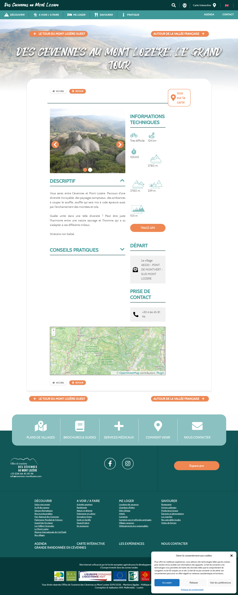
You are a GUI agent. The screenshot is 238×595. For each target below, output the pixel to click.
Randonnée (82, 507)
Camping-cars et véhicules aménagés (135, 520)
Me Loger (126, 501)
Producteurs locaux (169, 510)
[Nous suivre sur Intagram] (127, 463)
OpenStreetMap (129, 373)
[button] (231, 555)
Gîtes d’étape (124, 510)
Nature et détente (84, 510)
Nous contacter (197, 437)
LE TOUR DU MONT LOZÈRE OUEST (62, 34)
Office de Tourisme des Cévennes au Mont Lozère (85, 584)
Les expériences (131, 544)
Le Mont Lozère (41, 529)
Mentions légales (131, 584)
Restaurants (166, 504)
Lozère (140, 587)
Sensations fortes (84, 517)
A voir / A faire (88, 501)
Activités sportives (84, 504)
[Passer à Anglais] (226, 5)
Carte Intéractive (91, 544)
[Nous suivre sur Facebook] (110, 463)
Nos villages (39, 535)
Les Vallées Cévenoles (44, 526)
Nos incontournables (43, 513)
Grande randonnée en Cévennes (60, 547)
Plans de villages (41, 437)
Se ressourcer (83, 526)
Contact (228, 14)
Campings (123, 517)
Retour (79, 91)
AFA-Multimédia (127, 587)
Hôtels (122, 513)
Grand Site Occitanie (43, 523)
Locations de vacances (129, 504)
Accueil (60, 91)
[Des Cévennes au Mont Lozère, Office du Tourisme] (24, 470)
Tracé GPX (148, 228)
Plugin (160, 373)
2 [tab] (90, 170)
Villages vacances (126, 523)
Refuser (194, 582)
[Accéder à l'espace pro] (185, 6)
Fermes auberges (168, 507)
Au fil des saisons (41, 507)
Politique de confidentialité (192, 589)
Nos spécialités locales (171, 520)
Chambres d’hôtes (127, 507)
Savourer (169, 501)
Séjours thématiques (43, 510)
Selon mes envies (42, 504)
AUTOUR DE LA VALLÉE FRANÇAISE (176, 34)
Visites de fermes (168, 523)
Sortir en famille (84, 520)
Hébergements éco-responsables (133, 526)
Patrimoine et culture (86, 513)
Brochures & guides (79, 437)
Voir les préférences (220, 582)
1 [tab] (85, 170)
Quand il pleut (83, 523)
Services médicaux (119, 437)
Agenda (209, 14)
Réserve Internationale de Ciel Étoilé (50, 532)
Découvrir (43, 501)
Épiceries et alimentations (172, 513)
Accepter (167, 582)
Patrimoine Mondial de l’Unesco (48, 520)
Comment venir (158, 437)
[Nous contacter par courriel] (26, 477)
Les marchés (166, 517)
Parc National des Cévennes (46, 517)
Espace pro (196, 466)
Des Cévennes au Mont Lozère (32, 5)
